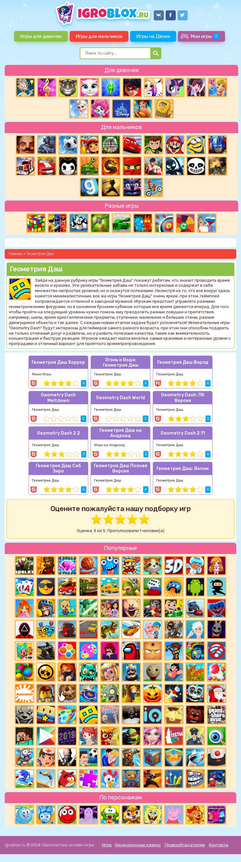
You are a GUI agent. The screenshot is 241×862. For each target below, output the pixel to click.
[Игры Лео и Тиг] (131, 814)
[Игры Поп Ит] (88, 651)
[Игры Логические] (25, 87)
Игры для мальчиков (99, 36)
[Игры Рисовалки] (174, 778)
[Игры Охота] (110, 144)
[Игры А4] (195, 629)
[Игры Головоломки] (36, 223)
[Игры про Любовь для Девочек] (110, 757)
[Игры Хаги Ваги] (216, 778)
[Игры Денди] (131, 565)
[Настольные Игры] (152, 587)
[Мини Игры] (174, 587)
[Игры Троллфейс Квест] (195, 778)
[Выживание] (100, 223)
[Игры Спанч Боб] (152, 814)
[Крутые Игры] (46, 587)
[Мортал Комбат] (110, 166)
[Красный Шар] (67, 814)
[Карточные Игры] (24, 587)
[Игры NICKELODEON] (24, 693)
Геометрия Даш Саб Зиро (58, 468)
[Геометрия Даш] (88, 714)
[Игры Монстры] (110, 565)
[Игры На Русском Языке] (207, 223)
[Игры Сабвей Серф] (89, 144)
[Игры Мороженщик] (131, 608)
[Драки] (153, 166)
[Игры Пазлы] (88, 778)
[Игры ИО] (152, 714)
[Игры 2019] (67, 736)
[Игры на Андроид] (195, 587)
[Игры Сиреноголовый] (174, 629)
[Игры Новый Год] (216, 693)
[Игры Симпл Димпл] (67, 651)
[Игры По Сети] (131, 778)
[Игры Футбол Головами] (88, 757)
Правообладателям (185, 845)
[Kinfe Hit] (174, 693)
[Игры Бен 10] (153, 144)
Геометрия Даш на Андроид (120, 433)
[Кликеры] (67, 693)
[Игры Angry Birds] (67, 778)
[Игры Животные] (152, 565)
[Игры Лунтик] (88, 814)
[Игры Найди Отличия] (216, 736)
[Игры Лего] (46, 693)
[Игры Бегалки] (24, 778)
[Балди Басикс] (152, 672)
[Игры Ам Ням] (110, 814)
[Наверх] (227, 848)
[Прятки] (131, 693)
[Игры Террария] (174, 651)
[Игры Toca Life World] (24, 651)
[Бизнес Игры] (174, 608)
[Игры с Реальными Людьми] (152, 651)
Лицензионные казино (138, 845)
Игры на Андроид (109, 445)
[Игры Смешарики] (24, 814)
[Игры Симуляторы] (195, 672)
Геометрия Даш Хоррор (58, 362)
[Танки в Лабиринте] (121, 223)
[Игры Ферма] (110, 778)
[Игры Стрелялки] (152, 778)
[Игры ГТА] (216, 714)
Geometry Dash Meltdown (58, 397)
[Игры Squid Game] (24, 629)
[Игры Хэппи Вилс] (110, 714)
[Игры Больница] (46, 757)
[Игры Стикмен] (175, 166)
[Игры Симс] (110, 87)
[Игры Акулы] (195, 757)
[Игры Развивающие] (67, 608)
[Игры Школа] (110, 587)
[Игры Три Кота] (195, 814)
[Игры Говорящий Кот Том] (68, 87)
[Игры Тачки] (132, 144)
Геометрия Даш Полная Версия (120, 468)
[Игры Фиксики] (46, 814)
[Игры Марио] (175, 144)
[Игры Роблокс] (24, 565)
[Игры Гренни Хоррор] (131, 714)
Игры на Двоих (153, 36)
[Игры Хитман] (67, 757)
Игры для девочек (41, 36)
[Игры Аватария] (152, 629)
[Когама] (46, 714)
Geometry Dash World (120, 397)
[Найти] (155, 53)
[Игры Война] (131, 587)
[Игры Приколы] (24, 757)
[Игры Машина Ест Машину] (88, 587)
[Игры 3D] (174, 565)
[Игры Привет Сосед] (25, 144)
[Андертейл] (196, 166)
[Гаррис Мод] (89, 187)
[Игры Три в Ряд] (67, 565)
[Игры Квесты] (152, 757)
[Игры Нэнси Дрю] (67, 672)
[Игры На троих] (57, 223)
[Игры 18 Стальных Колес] (25, 166)
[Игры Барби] (110, 672)
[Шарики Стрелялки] (24, 672)
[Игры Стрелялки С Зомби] (152, 608)
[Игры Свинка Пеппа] (174, 814)
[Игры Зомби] (88, 672)
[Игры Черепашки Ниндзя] (131, 736)
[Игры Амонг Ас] (131, 651)
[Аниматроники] (195, 693)
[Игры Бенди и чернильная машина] (68, 166)
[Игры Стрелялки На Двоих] (46, 651)
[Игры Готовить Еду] (143, 108)
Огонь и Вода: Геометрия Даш (120, 362)
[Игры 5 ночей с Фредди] (195, 714)
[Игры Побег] (195, 565)
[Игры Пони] (175, 87)
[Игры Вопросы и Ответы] (185, 223)
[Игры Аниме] (216, 565)
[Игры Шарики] (216, 672)
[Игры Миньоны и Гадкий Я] (196, 144)
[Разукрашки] (67, 714)
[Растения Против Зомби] (110, 693)
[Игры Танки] (89, 166)
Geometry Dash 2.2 (58, 433)
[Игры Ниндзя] (216, 587)
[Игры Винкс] (24, 608)
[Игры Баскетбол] (88, 565)
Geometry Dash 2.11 (183, 433)
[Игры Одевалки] (217, 87)
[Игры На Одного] (174, 672)
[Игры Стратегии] (46, 565)
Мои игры (203, 36)
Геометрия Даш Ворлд (182, 362)
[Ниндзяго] (132, 166)
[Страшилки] (24, 714)
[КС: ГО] (217, 166)
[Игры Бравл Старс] (46, 672)
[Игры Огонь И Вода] (143, 223)
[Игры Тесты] (174, 736)
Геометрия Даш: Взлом (183, 468)
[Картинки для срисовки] (153, 87)
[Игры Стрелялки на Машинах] (67, 587)
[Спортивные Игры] (164, 223)
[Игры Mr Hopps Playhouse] (216, 629)
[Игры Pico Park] (46, 629)
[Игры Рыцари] (46, 608)
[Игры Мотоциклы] (153, 187)
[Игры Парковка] (88, 629)
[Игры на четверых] (78, 223)
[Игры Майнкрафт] (24, 736)
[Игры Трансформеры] (217, 144)
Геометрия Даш (107, 374)
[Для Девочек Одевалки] (216, 814)
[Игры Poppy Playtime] (216, 608)
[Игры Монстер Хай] (196, 87)
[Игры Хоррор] (132, 187)
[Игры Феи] (88, 736)
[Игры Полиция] (195, 736)
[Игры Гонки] (46, 166)
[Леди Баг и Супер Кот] (132, 87)
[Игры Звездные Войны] (88, 608)
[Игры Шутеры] (46, 144)
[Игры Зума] (195, 651)
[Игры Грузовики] (67, 629)
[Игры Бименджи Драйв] (195, 608)
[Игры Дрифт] (131, 629)
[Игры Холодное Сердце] (78, 108)
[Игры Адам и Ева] (164, 108)
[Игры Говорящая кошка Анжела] (89, 87)
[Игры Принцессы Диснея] (121, 108)
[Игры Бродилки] (110, 736)
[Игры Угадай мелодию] (46, 87)
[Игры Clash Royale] (131, 672)
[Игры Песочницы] (174, 757)
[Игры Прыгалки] (46, 778)
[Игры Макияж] (152, 736)
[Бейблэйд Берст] (88, 693)
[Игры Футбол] (68, 144)
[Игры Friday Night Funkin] (110, 651)
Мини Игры (41, 374)
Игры (107, 845)
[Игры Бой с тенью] (110, 187)
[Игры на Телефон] (216, 651)
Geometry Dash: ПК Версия (182, 397)
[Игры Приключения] (131, 757)
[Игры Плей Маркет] (46, 736)
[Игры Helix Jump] (216, 757)
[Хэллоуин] (152, 693)
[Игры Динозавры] (110, 629)
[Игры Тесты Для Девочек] (110, 608)
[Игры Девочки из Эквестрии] (100, 108)
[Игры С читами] (174, 714)
